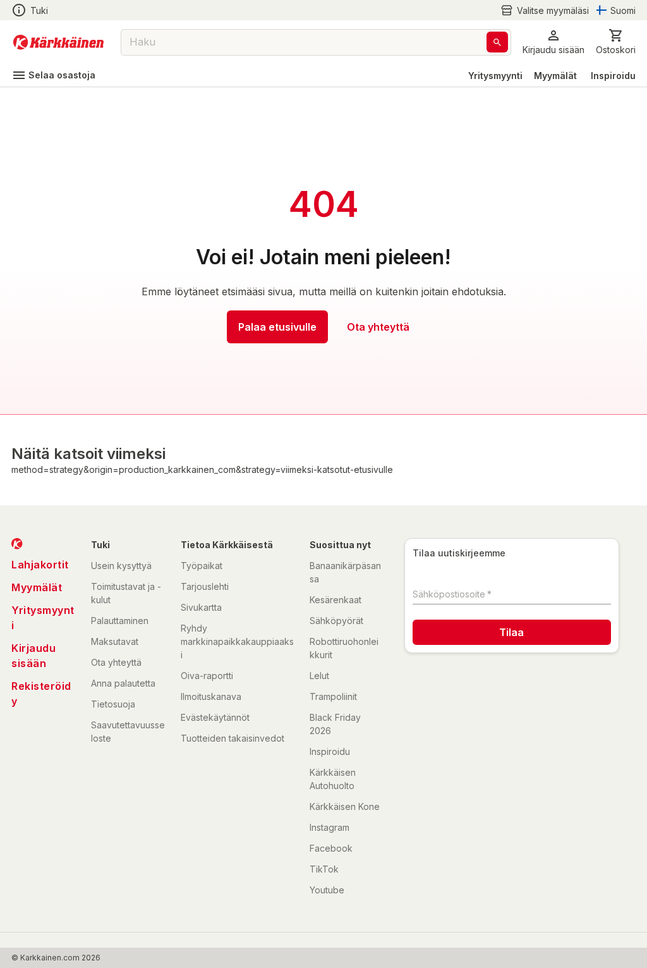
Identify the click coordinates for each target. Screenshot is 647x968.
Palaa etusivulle (277, 327)
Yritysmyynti (495, 75)
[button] (544, 10)
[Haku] (497, 42)
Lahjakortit (40, 564)
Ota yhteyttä (378, 327)
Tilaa (511, 632)
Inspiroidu (613, 75)
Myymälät (555, 75)
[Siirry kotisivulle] (58, 42)
